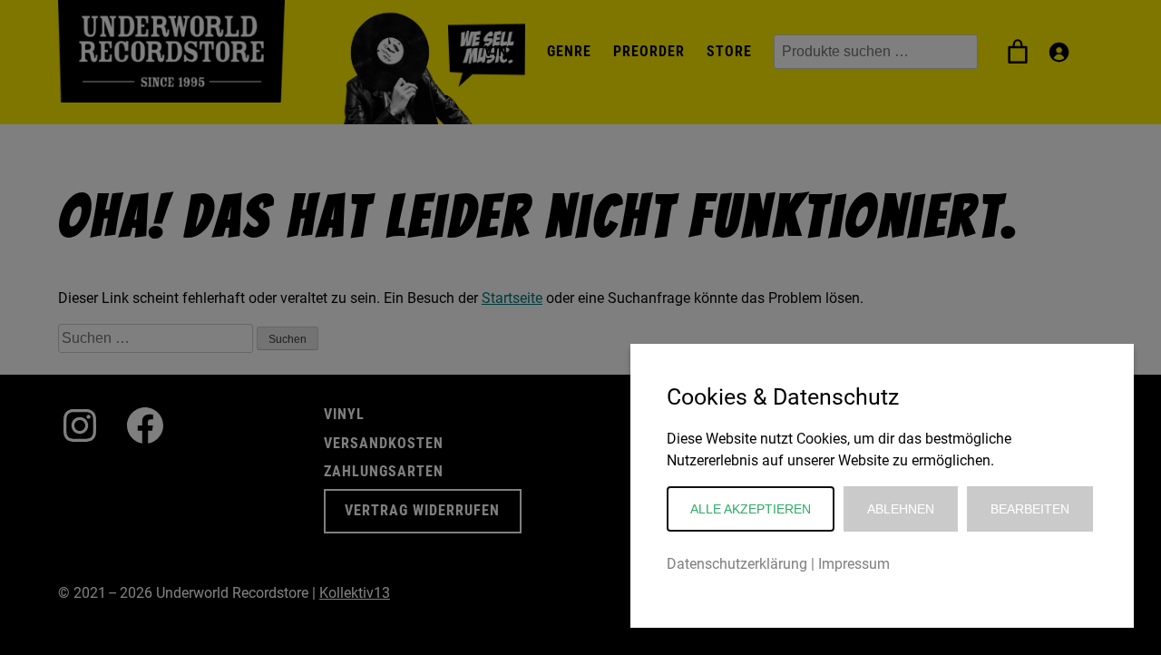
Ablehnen (900, 509)
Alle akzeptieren (750, 509)
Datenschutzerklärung (737, 563)
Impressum (854, 563)
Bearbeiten (1029, 509)
